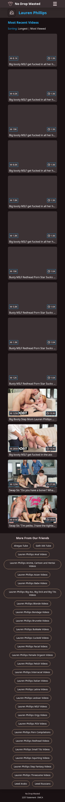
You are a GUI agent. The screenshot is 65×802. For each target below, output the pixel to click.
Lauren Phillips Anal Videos (32, 554)
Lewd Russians (42, 783)
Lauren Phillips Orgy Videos (32, 715)
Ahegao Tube (21, 545)
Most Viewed (38, 28)
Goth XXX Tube (43, 545)
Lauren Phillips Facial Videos (32, 646)
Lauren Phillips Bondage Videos (32, 612)
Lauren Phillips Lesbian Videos (32, 697)
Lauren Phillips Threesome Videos (32, 775)
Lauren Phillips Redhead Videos (32, 740)
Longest (23, 28)
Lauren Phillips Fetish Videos (32, 663)
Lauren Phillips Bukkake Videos (32, 629)
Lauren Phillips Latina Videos (32, 689)
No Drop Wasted (27, 4)
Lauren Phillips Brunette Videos (32, 620)
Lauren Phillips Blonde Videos (32, 603)
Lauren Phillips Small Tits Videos (32, 749)
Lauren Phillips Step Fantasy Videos (32, 766)
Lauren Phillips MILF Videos (32, 706)
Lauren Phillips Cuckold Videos (32, 637)
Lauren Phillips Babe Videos (32, 583)
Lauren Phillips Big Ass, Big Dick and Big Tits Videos (32, 593)
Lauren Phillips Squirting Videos (33, 757)
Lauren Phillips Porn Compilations (32, 732)
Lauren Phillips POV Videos (32, 723)
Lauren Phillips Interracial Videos (32, 672)
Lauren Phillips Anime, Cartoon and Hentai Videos (32, 564)
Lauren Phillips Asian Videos (32, 574)
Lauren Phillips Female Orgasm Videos (32, 654)
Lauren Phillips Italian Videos (32, 680)
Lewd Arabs (21, 783)
